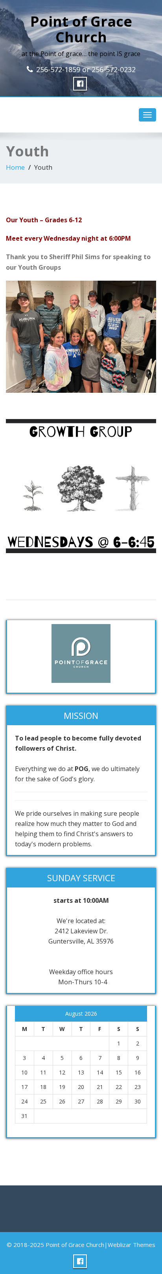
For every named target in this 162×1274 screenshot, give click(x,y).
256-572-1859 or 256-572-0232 (86, 69)
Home (15, 167)
